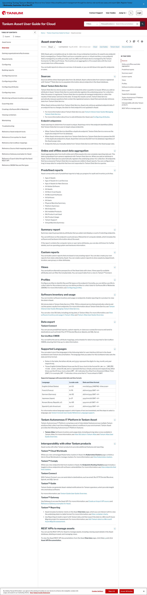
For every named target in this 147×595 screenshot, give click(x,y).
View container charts (100, 514)
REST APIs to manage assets (131, 108)
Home (43, 33)
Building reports (8, 70)
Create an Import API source (99, 501)
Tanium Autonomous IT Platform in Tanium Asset (132, 98)
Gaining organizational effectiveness (15, 53)
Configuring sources (9, 76)
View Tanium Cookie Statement (40, 593)
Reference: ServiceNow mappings (14, 143)
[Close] (144, 591)
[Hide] (34, 32)
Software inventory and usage (131, 87)
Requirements (7, 59)
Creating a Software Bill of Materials (15, 109)
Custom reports (127, 76)
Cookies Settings (97, 591)
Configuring (6, 65)
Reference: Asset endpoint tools (14, 132)
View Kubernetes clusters (102, 457)
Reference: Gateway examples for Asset (16, 154)
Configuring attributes (10, 87)
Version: (43, 47)
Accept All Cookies (127, 591)
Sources (124, 61)
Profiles (124, 83)
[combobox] (117, 23)
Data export (126, 90)
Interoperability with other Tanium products (132, 104)
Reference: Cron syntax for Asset (14, 137)
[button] (144, 4)
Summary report (127, 73)
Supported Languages (129, 94)
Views (124, 80)
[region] (73, 591)
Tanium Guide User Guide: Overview (73, 493)
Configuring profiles (9, 81)
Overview (5, 48)
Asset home (6, 42)
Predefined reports (128, 69)
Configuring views (8, 92)
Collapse (17, 36)
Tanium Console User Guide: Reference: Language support (73, 413)
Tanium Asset (114, 47)
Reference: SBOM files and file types (15, 165)
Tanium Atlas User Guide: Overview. (91, 315)
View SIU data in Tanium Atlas (85, 434)
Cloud (95, 47)
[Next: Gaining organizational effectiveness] (130, 41)
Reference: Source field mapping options (17, 148)
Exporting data (7, 104)
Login (139, 13)
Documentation (127, 47)
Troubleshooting (8, 126)
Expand (7, 36)
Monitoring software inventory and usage (17, 98)
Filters (88, 24)
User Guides (111, 13)
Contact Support (96, 13)
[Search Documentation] (142, 23)
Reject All (112, 591)
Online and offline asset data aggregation (131, 65)
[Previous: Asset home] (127, 41)
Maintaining (6, 120)
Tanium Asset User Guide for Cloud (58, 33)
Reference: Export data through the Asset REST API (17, 160)
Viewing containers (9, 115)
